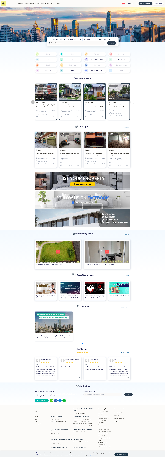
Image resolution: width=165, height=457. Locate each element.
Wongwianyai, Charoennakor (81, 416)
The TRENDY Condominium (80, 413)
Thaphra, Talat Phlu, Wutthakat (82, 429)
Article (52, 3)
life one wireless (55, 435)
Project (47, 3)
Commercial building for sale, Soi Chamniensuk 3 (45, 106)
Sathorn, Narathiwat (56, 416)
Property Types (39, 3)
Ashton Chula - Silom (56, 441)
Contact (58, 3)
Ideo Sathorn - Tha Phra (79, 432)
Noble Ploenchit (55, 433)
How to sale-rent (119, 418)
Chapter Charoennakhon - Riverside (82, 423)
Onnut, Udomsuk (78, 439)
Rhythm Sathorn (55, 419)
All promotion (125, 307)
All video (127, 234)
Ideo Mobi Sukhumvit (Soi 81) (81, 441)
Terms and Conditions (120, 409)
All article (126, 275)
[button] (162, 24)
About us (117, 415)
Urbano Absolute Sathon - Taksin (82, 421)
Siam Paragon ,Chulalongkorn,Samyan (61, 439)
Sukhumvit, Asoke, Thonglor (59, 447)
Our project (38, 424)
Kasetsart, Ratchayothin (104, 431)
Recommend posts (29, 3)
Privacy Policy (118, 412)
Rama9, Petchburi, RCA (79, 447)
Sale (36, 411)
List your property (145, 3)
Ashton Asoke (54, 450)
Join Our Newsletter (89, 391)
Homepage (20, 3)
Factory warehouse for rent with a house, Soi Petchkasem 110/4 (118, 106)
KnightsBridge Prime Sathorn (58, 421)
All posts (127, 127)
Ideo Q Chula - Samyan (56, 444)
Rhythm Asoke (77, 450)
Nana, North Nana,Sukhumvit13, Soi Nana (104, 438)
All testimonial (125, 352)
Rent (36, 413)
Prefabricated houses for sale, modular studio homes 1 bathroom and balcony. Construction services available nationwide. (69, 106)
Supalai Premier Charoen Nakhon (82, 419)
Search (112, 43)
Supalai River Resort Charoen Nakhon (83, 426)
